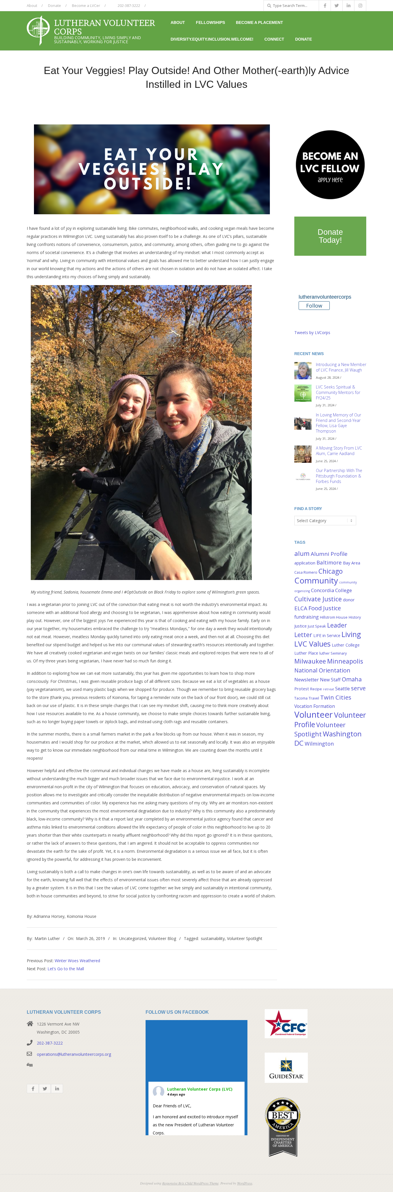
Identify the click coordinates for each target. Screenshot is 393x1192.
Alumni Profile (329, 554)
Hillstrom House (334, 617)
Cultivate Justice (318, 599)
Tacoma (301, 698)
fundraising (306, 617)
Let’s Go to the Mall (65, 968)
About (32, 5)
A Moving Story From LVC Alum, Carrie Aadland (339, 450)
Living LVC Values (327, 639)
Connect (274, 39)
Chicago (330, 571)
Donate (54, 5)
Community (316, 580)
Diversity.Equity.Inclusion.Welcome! (212, 39)
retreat (328, 689)
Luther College (346, 645)
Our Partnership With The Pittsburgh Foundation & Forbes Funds (339, 476)
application (304, 563)
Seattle (342, 688)
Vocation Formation (314, 706)
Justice (300, 626)
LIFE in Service (326, 635)
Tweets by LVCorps (312, 332)
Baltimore (329, 562)
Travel (314, 698)
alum (302, 553)
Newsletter (306, 679)
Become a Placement (259, 22)
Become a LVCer (86, 5)
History (355, 617)
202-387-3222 (128, 5)
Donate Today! (330, 236)
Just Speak (317, 626)
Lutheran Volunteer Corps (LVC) (199, 1089)
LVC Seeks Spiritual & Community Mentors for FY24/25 (338, 392)
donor (349, 599)
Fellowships (210, 22)
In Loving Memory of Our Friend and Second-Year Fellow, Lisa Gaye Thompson (338, 423)
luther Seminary (333, 653)
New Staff (330, 679)
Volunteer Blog (162, 938)
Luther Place (306, 653)
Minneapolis (345, 661)
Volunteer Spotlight (244, 938)
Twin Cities (335, 697)
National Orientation (322, 670)
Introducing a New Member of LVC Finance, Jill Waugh (341, 367)
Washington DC (328, 738)
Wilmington (319, 743)
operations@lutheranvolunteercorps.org (74, 1054)
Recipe (316, 688)
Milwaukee (310, 661)
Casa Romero (305, 572)
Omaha (352, 679)
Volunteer (313, 714)
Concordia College (331, 590)
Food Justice (324, 608)
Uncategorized (132, 938)
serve (358, 688)
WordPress (244, 1183)
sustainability (213, 938)
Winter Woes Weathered (77, 960)
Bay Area (351, 563)
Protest (301, 688)
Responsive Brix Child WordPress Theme (190, 1183)
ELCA (300, 608)
